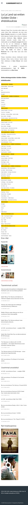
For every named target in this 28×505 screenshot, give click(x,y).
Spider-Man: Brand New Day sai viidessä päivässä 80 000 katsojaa (13, 335)
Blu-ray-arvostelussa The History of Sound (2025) (14, 385)
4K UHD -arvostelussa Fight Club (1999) (11, 399)
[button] (2, 3)
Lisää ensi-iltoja (4, 266)
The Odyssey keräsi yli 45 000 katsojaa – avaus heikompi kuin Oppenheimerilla (13, 352)
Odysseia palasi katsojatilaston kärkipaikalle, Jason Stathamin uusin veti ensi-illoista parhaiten (13, 290)
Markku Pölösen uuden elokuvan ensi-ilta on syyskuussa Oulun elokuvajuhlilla (12, 313)
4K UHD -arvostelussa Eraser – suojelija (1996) (13, 328)
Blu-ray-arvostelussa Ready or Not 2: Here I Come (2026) (14, 406)
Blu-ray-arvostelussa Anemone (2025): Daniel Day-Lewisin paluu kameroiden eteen (12, 392)
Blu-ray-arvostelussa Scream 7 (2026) (10, 413)
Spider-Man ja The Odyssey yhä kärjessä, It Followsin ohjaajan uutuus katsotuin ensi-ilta (12, 297)
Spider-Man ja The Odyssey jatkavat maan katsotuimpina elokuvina (11, 321)
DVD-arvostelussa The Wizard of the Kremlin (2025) (12, 360)
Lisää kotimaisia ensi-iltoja (7, 280)
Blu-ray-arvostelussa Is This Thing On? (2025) (13, 419)
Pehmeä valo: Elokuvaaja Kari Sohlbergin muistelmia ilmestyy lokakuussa (11, 305)
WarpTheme (20, 502)
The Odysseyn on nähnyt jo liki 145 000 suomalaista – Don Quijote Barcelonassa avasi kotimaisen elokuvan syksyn (13, 343)
